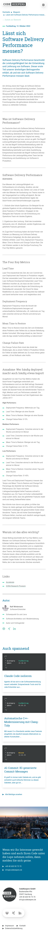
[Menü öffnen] (43, 5)
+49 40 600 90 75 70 (13, 866)
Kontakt (22, 926)
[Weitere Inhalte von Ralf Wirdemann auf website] (3, 628)
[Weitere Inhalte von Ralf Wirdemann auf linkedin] (14, 628)
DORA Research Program (16, 586)
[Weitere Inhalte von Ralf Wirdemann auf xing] (9, 628)
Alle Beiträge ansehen (13, 794)
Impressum (9, 926)
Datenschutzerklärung (13, 928)
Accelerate (10, 582)
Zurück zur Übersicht (11, 20)
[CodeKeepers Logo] (14, 4)
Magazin (16, 12)
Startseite (6, 12)
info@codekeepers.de (13, 870)
